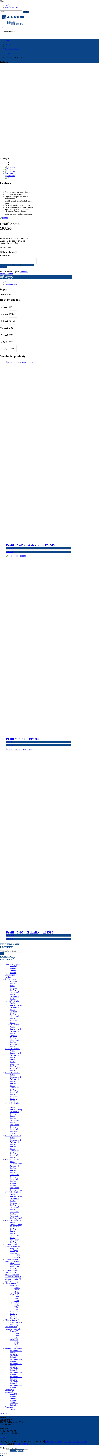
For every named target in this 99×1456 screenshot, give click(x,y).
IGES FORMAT (6, 276)
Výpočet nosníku (11, 7)
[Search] (2, 953)
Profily (7, 53)
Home (7, 40)
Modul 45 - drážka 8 (12, 49)
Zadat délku (10, 548)
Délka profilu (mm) (8, 252)
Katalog (8, 5)
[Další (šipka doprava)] (2, 1455)
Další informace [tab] (11, 284)
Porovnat (3, 267)
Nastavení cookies (53, 1441)
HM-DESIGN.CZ (21, 1444)
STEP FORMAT (6, 278)
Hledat (3, 1448)
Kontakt (3, 1437)
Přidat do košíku (16, 265)
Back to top (4, 1413)
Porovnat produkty (17, 1450)
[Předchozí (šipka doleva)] (0, 1455)
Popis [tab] (7, 282)
